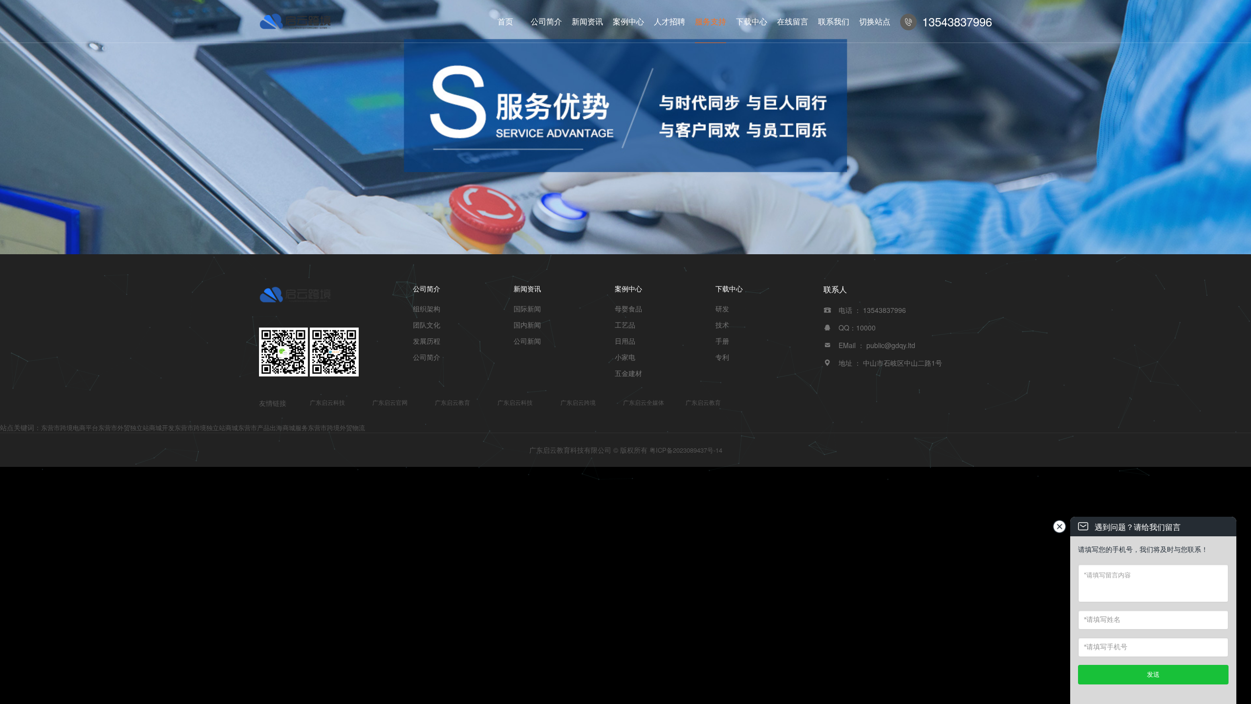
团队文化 (426, 325)
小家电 (625, 357)
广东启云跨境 (578, 402)
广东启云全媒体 (643, 402)
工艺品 (625, 325)
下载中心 (751, 21)
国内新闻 (527, 325)
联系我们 (833, 21)
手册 (722, 341)
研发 (722, 308)
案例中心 (628, 21)
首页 (505, 21)
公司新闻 (527, 341)
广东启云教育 (452, 402)
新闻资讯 (587, 21)
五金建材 (628, 373)
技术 (722, 325)
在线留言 (792, 21)
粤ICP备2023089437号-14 (685, 450)
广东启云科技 (327, 402)
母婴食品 (628, 308)
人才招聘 (669, 21)
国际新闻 (527, 308)
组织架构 (426, 308)
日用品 (625, 341)
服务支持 (710, 21)
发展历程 (426, 341)
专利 (722, 357)
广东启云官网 (390, 402)
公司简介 (546, 21)
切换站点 (874, 21)
